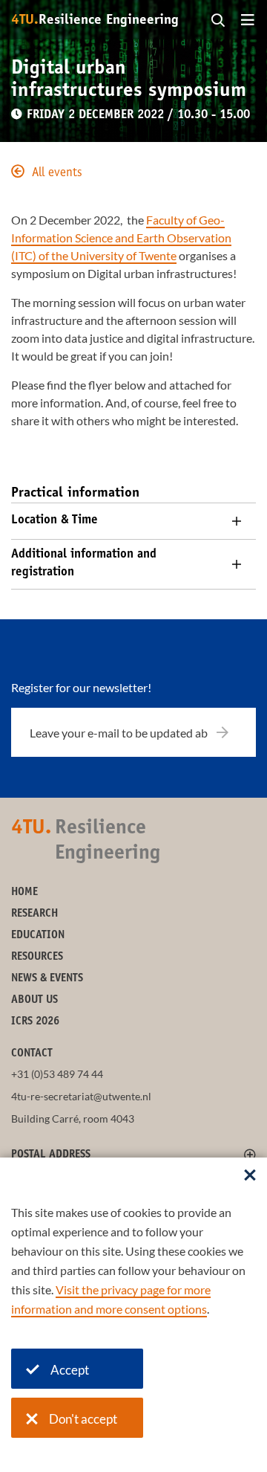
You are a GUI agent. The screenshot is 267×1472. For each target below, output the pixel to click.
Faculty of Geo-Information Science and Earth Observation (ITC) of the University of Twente (121, 237)
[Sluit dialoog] (250, 1176)
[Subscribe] (232, 732)
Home (24, 892)
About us (34, 1000)
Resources (37, 957)
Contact (32, 1053)
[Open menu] (247, 20)
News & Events (47, 978)
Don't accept (83, 1419)
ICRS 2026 (35, 1021)
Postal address (50, 1155)
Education (38, 935)
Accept (69, 1370)
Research (34, 914)
